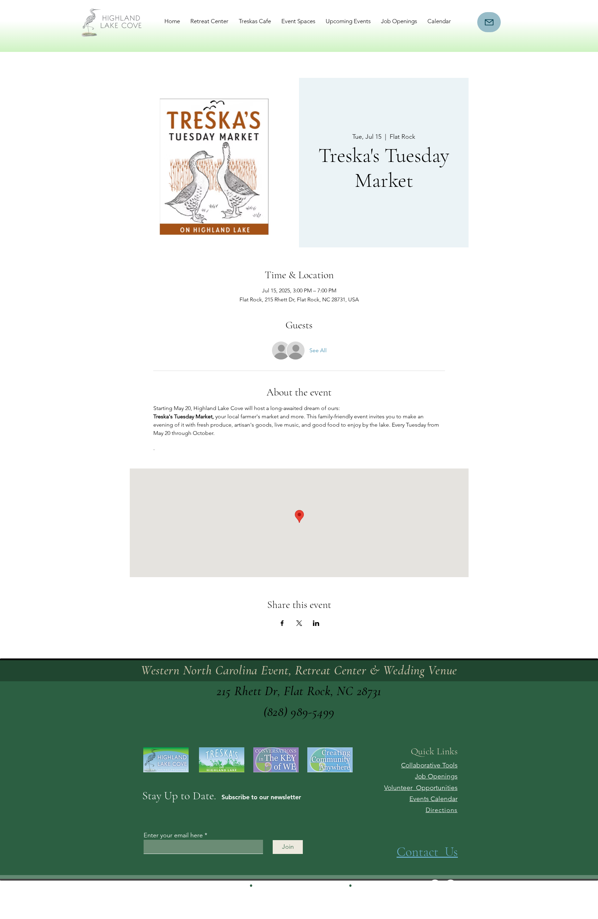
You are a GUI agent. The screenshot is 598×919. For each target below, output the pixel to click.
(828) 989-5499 (299, 712)
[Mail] (489, 22)
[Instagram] (435, 885)
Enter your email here (173, 835)
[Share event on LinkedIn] (316, 623)
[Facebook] (450, 885)
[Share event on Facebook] (282, 623)
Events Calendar (433, 799)
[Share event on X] (299, 623)
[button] (209, 21)
